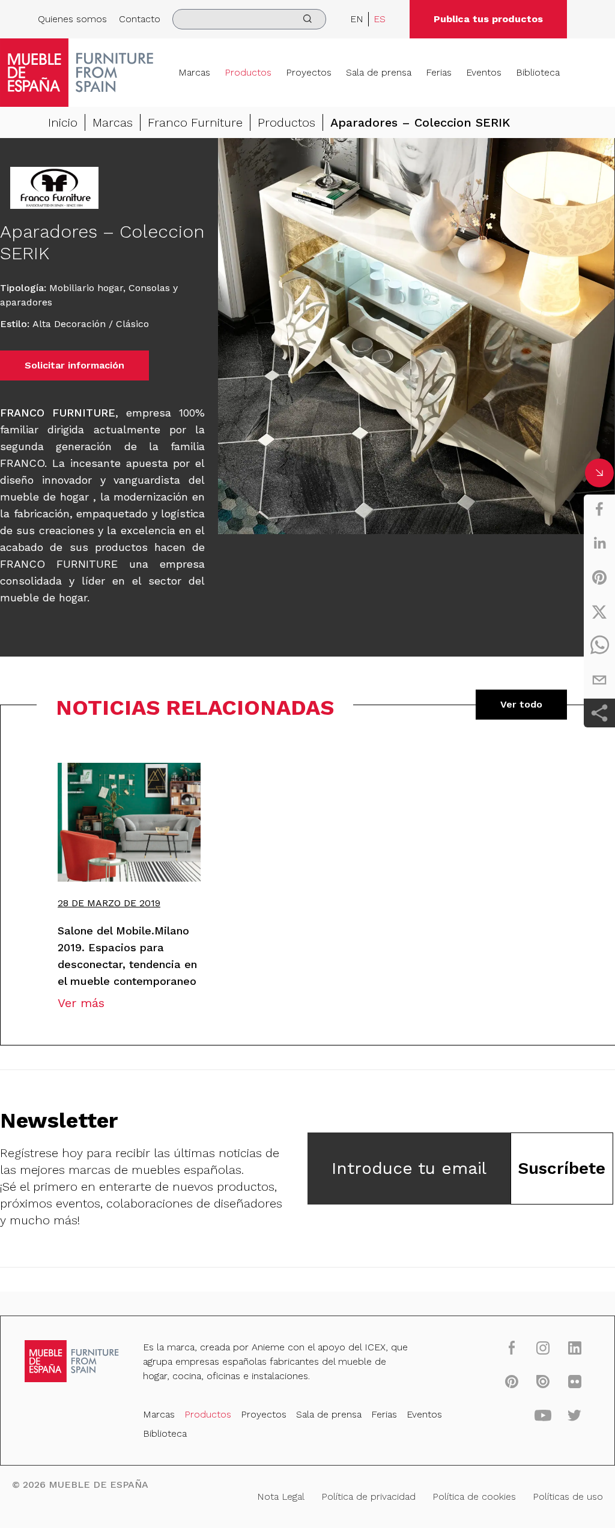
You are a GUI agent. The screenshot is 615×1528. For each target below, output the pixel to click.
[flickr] (574, 1381)
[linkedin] (599, 543)
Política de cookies (474, 1496)
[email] (599, 680)
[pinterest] (599, 577)
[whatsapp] (599, 645)
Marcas (194, 72)
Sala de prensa (378, 72)
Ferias (439, 72)
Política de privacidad (368, 1496)
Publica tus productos (488, 19)
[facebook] (599, 509)
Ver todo (521, 704)
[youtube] (543, 1414)
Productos (248, 72)
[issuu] (543, 1381)
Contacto (139, 19)
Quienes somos (72, 19)
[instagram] (543, 1347)
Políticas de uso (568, 1496)
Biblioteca (538, 72)
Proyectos (309, 72)
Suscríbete (561, 1168)
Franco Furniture (195, 122)
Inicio (62, 122)
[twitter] (599, 611)
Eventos (483, 72)
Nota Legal (280, 1496)
